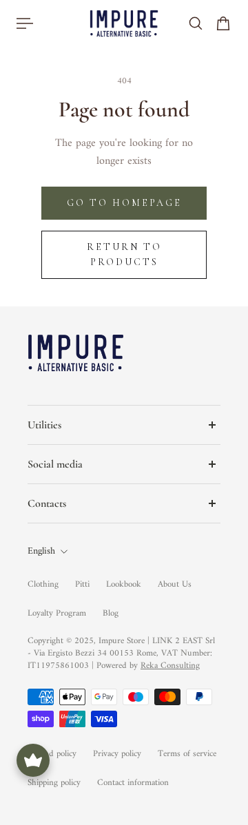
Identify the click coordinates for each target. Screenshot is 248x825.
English (41, 551)
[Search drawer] (195, 23)
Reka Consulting (170, 665)
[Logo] (124, 23)
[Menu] (25, 23)
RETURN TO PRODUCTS (124, 254)
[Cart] (223, 23)
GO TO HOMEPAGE (124, 203)
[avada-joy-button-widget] (33, 760)
